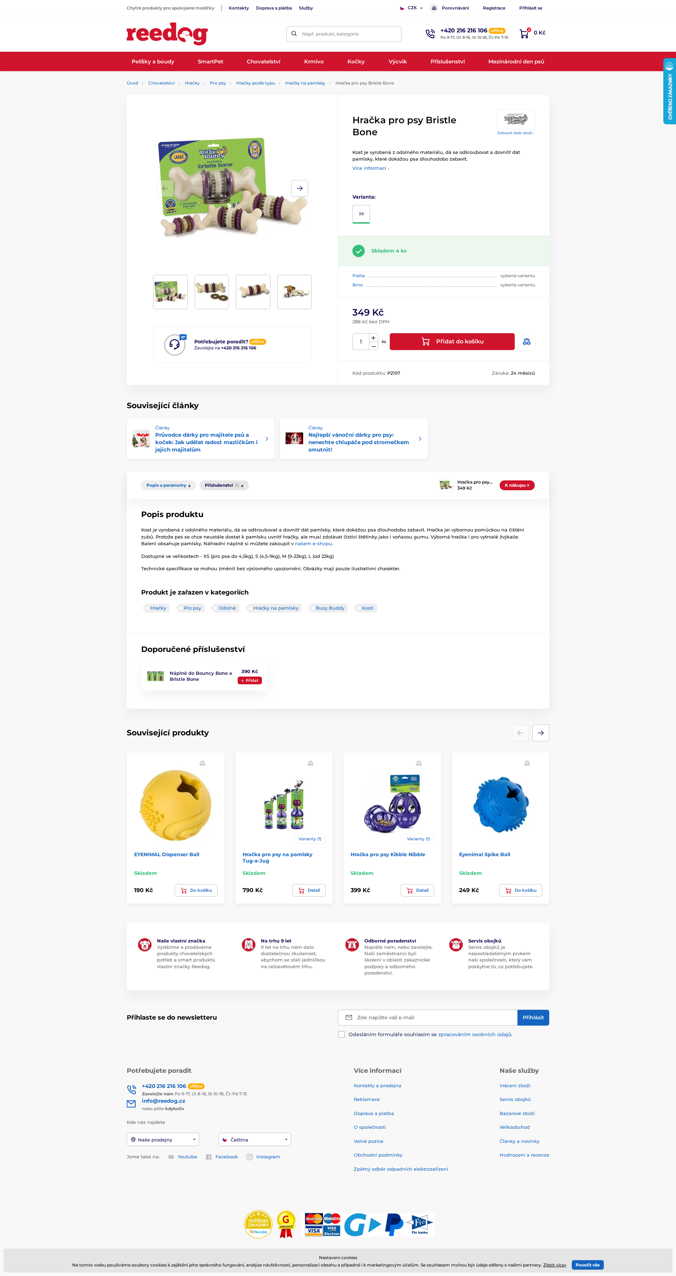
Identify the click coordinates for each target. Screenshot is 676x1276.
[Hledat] (294, 34)
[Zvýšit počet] (373, 338)
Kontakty (239, 8)
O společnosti (370, 1127)
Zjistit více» (555, 1265)
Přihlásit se (530, 8)
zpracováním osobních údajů (474, 1034)
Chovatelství (161, 83)
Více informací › (370, 168)
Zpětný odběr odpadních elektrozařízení (401, 1169)
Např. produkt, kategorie (330, 34)
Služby (306, 8)
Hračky (192, 83)
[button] (299, 188)
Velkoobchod (515, 1127)
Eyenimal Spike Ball (484, 854)
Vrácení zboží (515, 1085)
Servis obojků (515, 1099)
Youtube (187, 1156)
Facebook (226, 1156)
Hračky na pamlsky (305, 83)
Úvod (132, 83)
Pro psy (218, 83)
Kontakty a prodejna (377, 1085)
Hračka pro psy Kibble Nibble (388, 854)
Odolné (227, 608)
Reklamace (367, 1099)
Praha (358, 275)
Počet (361, 342)
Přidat (252, 680)
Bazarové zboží (517, 1113)
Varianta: (364, 197)
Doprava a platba (274, 8)
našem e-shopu (313, 543)
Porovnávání (455, 8)
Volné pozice (368, 1141)
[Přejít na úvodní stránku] (167, 34)
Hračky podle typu (255, 83)
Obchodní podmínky (378, 1155)
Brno (357, 284)
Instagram (268, 1156)
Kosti (368, 608)
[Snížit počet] (373, 346)
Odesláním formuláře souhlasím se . (430, 1034)
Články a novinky (519, 1141)
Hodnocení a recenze (524, 1155)
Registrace (494, 8)
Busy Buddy (330, 608)
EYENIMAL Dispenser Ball (166, 854)
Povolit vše (588, 1265)
